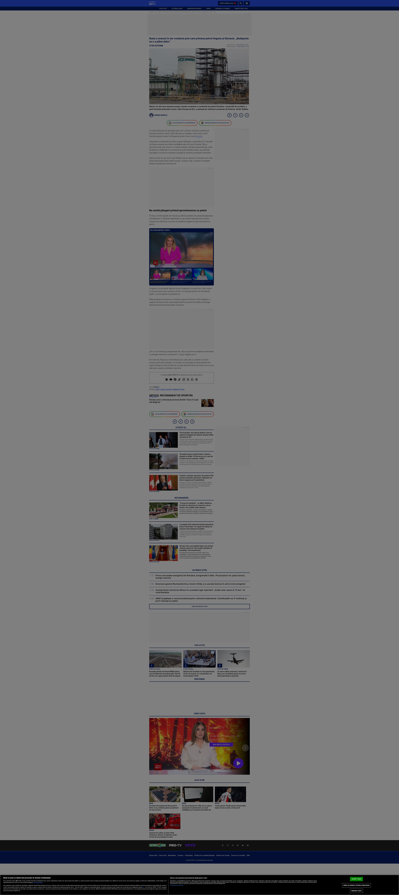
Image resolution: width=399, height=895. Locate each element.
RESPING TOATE (356, 891)
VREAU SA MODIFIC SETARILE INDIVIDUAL (356, 885)
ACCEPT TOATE (356, 879)
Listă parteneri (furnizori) (176, 885)
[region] (199, 885)
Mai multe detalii (38, 882)
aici (144, 887)
